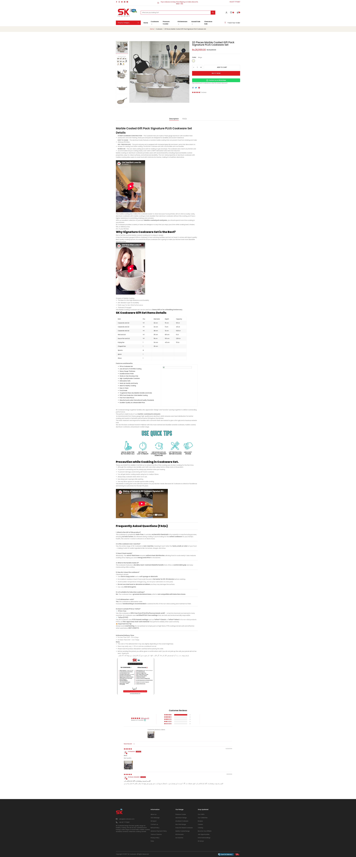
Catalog (200, 828)
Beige (193, 60)
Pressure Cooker (166, 22)
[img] (128, 749)
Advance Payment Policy (159, 831)
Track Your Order (234, 23)
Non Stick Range (180, 824)
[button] (238, 12)
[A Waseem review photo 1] (128, 765)
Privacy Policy (155, 838)
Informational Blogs (204, 838)
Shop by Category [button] (123, 23)
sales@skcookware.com (126, 819)
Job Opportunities (203, 834)
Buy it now (216, 73)
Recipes (200, 821)
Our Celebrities (202, 818)
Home (146, 23)
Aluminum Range (181, 818)
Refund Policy (155, 828)
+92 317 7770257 (234, 2)
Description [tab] (174, 119)
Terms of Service (156, 834)
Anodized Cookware (181, 821)
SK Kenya (201, 841)
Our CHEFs (201, 814)
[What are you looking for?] (213, 13)
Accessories (179, 838)
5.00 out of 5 (145, 718)
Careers (200, 824)
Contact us (154, 824)
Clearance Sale (208, 22)
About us (153, 814)
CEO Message (155, 818)
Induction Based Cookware (184, 828)
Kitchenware (182, 21)
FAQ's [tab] (184, 119)
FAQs (152, 841)
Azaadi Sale (195, 21)
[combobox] (178, 13)
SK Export (153, 821)
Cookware (155, 21)
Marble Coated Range (182, 831)
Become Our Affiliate (204, 831)
